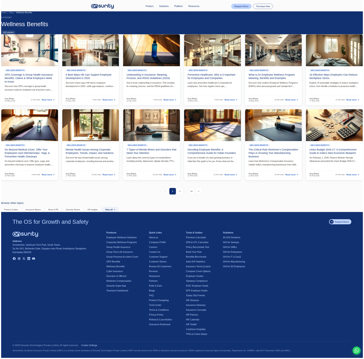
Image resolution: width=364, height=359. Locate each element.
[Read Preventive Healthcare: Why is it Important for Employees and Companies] (212, 50)
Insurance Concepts (196, 310)
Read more (47, 100)
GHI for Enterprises (232, 252)
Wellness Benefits (15, 70)
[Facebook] (14, 259)
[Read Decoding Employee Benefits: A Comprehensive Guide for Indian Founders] (212, 125)
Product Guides (11, 209)
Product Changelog (159, 300)
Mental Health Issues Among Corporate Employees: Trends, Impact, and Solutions (90, 151)
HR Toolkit (191, 324)
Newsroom (154, 276)
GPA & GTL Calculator (197, 242)
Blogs (152, 290)
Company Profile (157, 242)
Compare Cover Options (198, 271)
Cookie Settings (89, 345)
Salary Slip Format (195, 295)
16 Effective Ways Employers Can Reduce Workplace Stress (333, 76)
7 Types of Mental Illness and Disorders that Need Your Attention (151, 151)
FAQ (151, 295)
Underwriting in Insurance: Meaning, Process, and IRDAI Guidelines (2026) (148, 76)
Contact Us (154, 252)
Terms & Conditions (159, 310)
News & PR (53, 209)
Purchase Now (263, 6)
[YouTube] (33, 259)
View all (109, 209)
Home (4, 12)
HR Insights (92, 209)
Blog (11, 12)
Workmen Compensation (118, 281)
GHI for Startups (231, 242)
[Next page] (199, 191)
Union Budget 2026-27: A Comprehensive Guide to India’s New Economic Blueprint (332, 151)
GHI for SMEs (230, 247)
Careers (153, 247)
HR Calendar (192, 319)
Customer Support (158, 257)
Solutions (164, 6)
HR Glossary (192, 300)
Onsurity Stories (73, 209)
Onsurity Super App (116, 286)
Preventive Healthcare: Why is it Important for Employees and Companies (211, 76)
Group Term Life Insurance (119, 252)
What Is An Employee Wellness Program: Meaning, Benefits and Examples (272, 76)
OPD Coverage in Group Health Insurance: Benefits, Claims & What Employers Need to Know (29, 78)
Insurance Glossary (195, 305)
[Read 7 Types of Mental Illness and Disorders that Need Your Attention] (151, 125)
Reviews (153, 271)
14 (191, 191)
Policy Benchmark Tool (197, 247)
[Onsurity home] (102, 6)
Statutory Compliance (197, 281)
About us (153, 237)
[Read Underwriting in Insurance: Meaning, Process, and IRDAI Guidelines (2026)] (151, 50)
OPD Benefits (113, 261)
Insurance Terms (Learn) (198, 266)
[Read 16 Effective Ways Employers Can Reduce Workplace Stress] (334, 50)
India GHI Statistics (195, 261)
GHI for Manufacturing (234, 261)
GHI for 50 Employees (234, 266)
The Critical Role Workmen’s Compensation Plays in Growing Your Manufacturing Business (273, 153)
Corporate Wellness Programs (121, 242)
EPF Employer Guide (196, 290)
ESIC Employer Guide (197, 286)
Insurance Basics (33, 209)
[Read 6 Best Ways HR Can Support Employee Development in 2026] (90, 50)
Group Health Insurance (118, 247)
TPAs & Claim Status (196, 334)
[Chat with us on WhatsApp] (357, 350)
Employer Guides (194, 276)
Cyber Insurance (114, 271)
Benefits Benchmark (196, 257)
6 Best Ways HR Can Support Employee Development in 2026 (88, 76)
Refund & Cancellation (160, 319)
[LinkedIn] (28, 259)
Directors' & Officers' (116, 276)
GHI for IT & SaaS (232, 257)
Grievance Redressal (159, 324)
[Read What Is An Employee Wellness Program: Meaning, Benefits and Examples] (273, 50)
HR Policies (192, 315)
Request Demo (241, 6)
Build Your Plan (194, 252)
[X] (24, 259)
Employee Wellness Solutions (121, 237)
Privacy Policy (156, 315)
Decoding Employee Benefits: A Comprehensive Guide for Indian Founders (212, 151)
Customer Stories (158, 261)
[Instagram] (19, 259)
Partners (153, 281)
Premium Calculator (196, 237)
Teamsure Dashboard (117, 290)
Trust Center (155, 305)
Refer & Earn (155, 286)
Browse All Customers (160, 266)
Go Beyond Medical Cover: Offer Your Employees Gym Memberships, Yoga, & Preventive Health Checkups (27, 153)
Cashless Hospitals (196, 329)
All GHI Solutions (231, 237)
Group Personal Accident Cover (122, 257)
